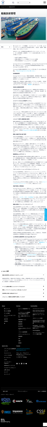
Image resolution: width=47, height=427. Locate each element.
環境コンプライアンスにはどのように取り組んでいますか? (14, 289)
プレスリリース (7, 353)
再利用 (19, 343)
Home (2, 7)
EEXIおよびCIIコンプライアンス (24, 329)
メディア (6, 350)
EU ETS (21, 197)
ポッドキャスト (7, 357)
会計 (19, 338)
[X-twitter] (19, 363)
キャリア (6, 372)
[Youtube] (26, 363)
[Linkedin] (21, 363)
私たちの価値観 (7, 311)
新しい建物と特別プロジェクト (24, 316)
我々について (7, 308)
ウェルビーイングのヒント (10, 367)
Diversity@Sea (36, 330)
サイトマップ (7, 374)
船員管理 (20, 324)
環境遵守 (30, 84)
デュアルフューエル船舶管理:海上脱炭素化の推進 (24, 313)
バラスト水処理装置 (22, 332)
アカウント (25, 225)
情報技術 (20, 336)
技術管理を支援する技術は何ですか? (10, 293)
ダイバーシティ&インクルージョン (9, 316)
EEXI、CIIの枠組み (29, 197)
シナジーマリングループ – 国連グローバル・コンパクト (38, 315)
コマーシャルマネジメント (24, 334)
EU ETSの (20, 326)
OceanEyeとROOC (31, 254)
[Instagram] (24, 363)
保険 (19, 340)
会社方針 (6, 319)
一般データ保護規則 (41, 391)
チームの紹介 (7, 313)
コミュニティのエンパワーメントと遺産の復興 (38, 333)
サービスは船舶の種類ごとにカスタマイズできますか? (13, 286)
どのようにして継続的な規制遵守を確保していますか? (13, 296)
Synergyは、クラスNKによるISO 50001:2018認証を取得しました (39, 327)
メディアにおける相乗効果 (10, 348)
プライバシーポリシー (22, 391)
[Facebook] (17, 363)
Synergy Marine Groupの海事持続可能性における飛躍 (39, 322)
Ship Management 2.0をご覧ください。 (26, 71)
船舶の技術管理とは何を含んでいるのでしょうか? (12, 275)
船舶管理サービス (22, 319)
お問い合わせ (7, 369)
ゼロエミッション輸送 (37, 318)
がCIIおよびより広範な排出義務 (29, 130)
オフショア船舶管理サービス (24, 309)
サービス (6, 7)
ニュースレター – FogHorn (8, 362)
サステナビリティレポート (38, 308)
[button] (9, 46)
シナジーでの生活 (8, 355)
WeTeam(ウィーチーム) (9, 365)
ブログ (5, 359)
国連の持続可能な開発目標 (38, 311)
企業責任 (6, 321)
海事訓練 (20, 321)
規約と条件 (5, 391)
